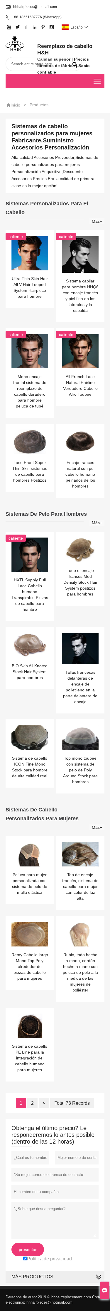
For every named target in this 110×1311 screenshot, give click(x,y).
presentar (28, 1249)
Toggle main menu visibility (97, 81)
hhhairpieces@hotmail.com (35, 7)
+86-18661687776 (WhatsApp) (37, 17)
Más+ (97, 221)
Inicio (15, 105)
